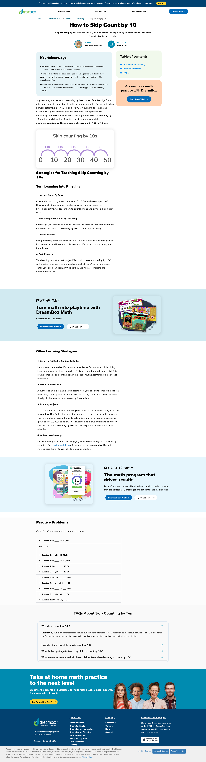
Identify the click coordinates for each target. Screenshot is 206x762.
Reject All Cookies (177, 751)
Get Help (148, 3)
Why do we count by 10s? (55, 626)
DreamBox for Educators (81, 732)
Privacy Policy (87, 757)
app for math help (61, 445)
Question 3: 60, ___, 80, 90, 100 (56, 560)
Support (109, 732)
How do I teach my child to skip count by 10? (66, 645)
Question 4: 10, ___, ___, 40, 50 (55, 566)
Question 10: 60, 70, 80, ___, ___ (56, 600)
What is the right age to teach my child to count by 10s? (72, 651)
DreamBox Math (77, 723)
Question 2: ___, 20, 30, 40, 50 (55, 555)
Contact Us (110, 723)
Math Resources (54, 19)
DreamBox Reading (78, 726)
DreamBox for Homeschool (82, 729)
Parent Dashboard (78, 735)
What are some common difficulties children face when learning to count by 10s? (86, 657)
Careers (109, 726)
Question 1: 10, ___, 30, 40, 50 (55, 540)
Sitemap (73, 745)
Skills (68, 19)
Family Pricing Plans (79, 738)
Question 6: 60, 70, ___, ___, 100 (56, 577)
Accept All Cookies (161, 751)
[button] (78, 540)
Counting (80, 19)
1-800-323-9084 (48, 741)
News (107, 729)
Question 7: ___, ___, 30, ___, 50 (56, 583)
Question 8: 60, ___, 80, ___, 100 (56, 588)
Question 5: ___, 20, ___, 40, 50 (55, 572)
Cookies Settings (144, 751)
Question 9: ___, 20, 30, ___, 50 (55, 594)
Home (39, 19)
